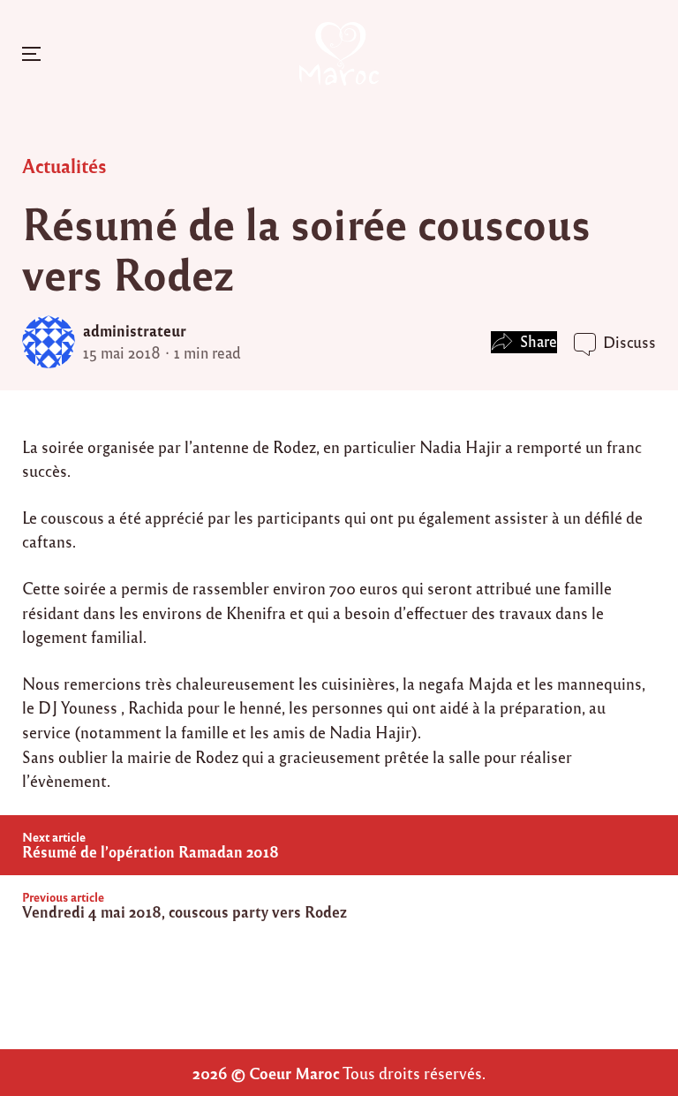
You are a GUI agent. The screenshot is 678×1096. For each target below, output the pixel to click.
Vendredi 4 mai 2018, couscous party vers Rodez (184, 911)
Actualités (64, 165)
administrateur (134, 330)
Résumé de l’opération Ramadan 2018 (150, 851)
